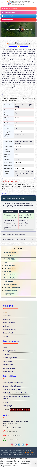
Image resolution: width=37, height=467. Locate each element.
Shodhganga (7, 406)
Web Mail (6, 326)
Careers (5, 347)
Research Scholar (9, 278)
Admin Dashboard (9, 322)
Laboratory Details (10, 268)
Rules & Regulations (10, 358)
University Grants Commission (13, 382)
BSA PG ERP (7, 316)
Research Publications (11, 284)
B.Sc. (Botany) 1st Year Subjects (13, 198)
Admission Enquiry (9, 329)
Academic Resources (10, 275)
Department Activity (10, 291)
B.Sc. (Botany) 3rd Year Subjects (14, 239)
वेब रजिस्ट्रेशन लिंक (8, 20)
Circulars (6, 336)
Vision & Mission (9, 256)
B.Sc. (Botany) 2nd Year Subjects (14, 234)
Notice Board (7, 361)
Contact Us (6, 319)
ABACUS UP (7, 402)
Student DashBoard (9, 12)
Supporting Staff (9, 294)
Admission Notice (8, 16)
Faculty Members (9, 265)
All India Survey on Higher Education (15, 393)
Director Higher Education (12, 386)
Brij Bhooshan (28, 452)
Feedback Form (8, 365)
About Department (10, 253)
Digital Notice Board (12, 439)
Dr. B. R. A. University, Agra (12, 389)
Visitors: (6, 410)
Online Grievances (9, 368)
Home (5, 312)
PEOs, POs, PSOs (9, 259)
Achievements (8, 281)
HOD (5, 262)
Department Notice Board (12, 287)
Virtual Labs (8, 272)
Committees (7, 354)
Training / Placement (10, 351)
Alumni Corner (8, 371)
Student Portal (8, 333)
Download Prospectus (10, 9)
